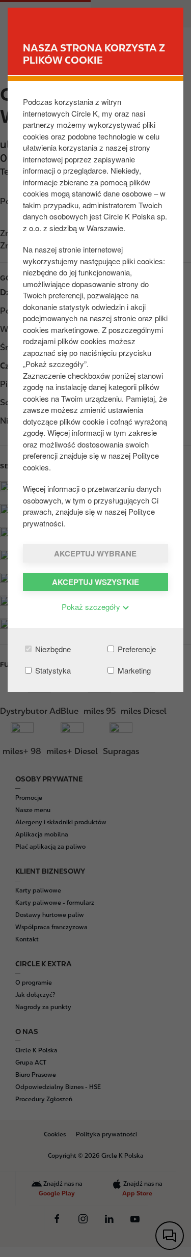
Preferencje (136, 649)
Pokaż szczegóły (92, 606)
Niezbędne (52, 649)
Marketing (133, 670)
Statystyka (52, 670)
